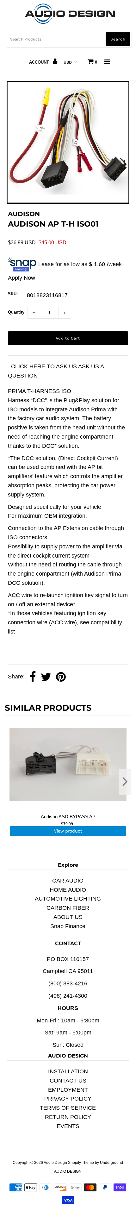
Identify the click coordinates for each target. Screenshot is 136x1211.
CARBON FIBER (67, 908)
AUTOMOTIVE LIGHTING (68, 899)
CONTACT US (68, 1080)
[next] (125, 782)
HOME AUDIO (68, 890)
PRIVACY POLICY (67, 1099)
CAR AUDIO (67, 880)
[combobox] (69, 39)
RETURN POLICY (68, 1117)
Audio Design (56, 1162)
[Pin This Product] (61, 677)
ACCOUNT (39, 62)
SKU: (13, 293)
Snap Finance (67, 926)
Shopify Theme (81, 1162)
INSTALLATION (68, 1071)
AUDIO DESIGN (68, 1171)
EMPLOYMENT (68, 1090)
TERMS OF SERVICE (68, 1108)
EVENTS (68, 1126)
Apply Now (21, 278)
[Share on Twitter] (46, 677)
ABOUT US (68, 917)
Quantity (16, 312)
